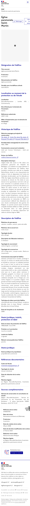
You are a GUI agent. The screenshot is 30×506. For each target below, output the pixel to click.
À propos (25, 490)
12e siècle (4, 137)
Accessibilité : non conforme (7, 490)
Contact (19, 490)
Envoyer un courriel (16, 453)
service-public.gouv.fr (17, 482)
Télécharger (19, 21)
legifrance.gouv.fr (6, 485)
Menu (27, 2)
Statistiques (18, 492)
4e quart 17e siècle (7, 139)
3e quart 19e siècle (21, 139)
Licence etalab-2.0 (19, 502)
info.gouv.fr (4, 482)
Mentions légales (5, 499)
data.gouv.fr (17, 485)
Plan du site (9, 495)
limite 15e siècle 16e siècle (18, 137)
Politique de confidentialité (16, 499)
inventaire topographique (9, 366)
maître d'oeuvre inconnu (8, 157)
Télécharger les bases (8, 492)
